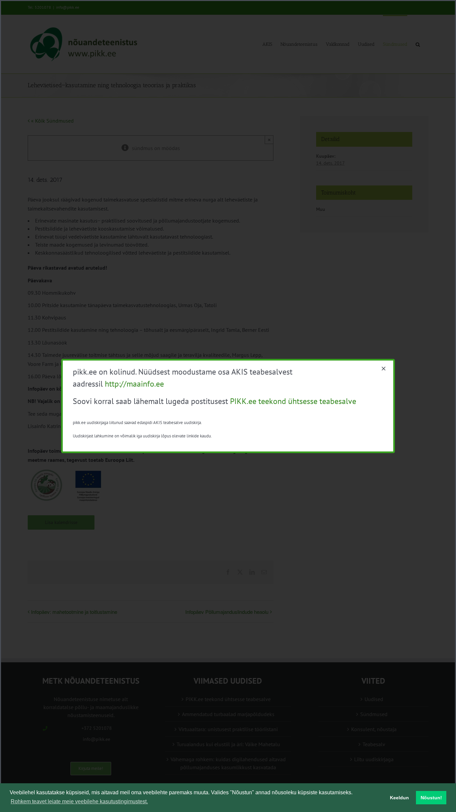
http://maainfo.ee (134, 384)
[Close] (383, 369)
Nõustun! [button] (431, 797)
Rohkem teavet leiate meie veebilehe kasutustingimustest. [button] (79, 801)
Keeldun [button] (399, 797)
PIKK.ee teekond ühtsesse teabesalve (293, 401)
